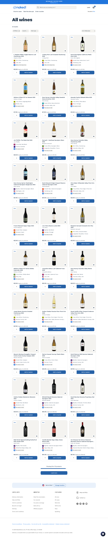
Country (24, 31)
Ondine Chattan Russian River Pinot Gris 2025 (54, 312)
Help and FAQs (84, 492)
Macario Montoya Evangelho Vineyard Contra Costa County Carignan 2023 (25, 355)
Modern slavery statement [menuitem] (62, 524)
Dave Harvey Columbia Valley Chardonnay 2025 (79, 140)
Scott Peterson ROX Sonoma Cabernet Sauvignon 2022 (82, 355)
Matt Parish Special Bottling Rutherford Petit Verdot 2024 (25, 440)
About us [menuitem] (36, 492)
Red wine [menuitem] (57, 503)
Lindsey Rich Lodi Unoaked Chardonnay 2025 (53, 55)
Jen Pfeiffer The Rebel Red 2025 (23, 140)
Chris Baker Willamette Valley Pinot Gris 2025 (82, 183)
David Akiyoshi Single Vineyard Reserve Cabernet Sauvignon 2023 (53, 183)
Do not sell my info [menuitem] (36, 524)
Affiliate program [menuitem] (38, 508)
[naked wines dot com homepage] (19, 7)
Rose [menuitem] (56, 508)
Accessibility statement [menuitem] (48, 524)
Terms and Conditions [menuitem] (18, 511)
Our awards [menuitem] (37, 500)
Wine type (33, 31)
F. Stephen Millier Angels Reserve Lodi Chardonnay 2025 (25, 55)
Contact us (53, 2)
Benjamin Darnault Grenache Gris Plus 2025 (82, 226)
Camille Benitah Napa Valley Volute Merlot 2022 (52, 440)
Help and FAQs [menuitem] (16, 500)
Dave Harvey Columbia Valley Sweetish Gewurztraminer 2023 (53, 98)
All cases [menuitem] (57, 500)
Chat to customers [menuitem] (17, 503)
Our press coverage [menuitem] (39, 503)
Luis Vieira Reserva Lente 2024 (51, 225)
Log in (88, 7)
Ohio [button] (94, 11)
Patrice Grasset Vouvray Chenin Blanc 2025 (53, 355)
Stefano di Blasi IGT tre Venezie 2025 (24, 97)
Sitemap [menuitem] (14, 508)
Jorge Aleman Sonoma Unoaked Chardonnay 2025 (23, 312)
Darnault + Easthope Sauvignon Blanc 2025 (53, 140)
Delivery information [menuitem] (17, 497)
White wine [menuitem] (58, 505)
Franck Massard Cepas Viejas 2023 (24, 225)
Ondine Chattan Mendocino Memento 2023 (24, 397)
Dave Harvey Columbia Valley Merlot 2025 (81, 269)
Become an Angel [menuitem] (17, 505)
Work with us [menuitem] (37, 505)
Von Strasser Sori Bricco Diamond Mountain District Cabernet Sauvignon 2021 (82, 440)
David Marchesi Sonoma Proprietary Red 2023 (82, 397)
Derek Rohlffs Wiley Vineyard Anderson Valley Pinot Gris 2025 (82, 312)
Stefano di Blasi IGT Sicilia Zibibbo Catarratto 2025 (24, 269)
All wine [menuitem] (57, 497)
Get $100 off (49, 1)
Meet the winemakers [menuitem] (39, 497)
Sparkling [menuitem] (57, 511)
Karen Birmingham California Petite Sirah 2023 (81, 55)
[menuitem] (17, 11)
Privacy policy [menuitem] (26, 524)
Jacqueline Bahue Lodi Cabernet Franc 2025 (53, 269)
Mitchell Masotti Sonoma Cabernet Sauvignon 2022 (52, 397)
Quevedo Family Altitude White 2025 (81, 97)
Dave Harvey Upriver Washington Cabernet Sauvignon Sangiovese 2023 (24, 183)
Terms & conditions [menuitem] (17, 524)
